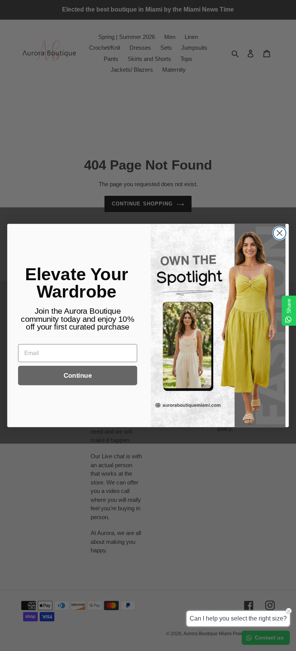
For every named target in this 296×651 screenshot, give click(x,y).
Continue (78, 375)
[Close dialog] (279, 233)
